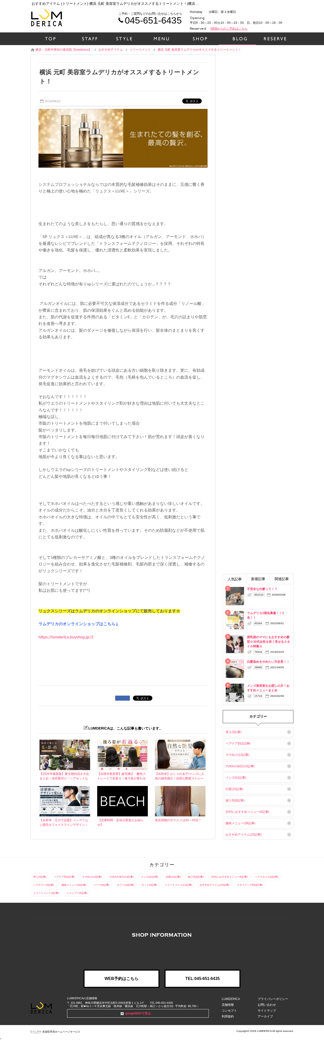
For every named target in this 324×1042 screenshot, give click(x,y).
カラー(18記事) (125, 884)
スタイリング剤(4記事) (250, 884)
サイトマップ (267, 1010)
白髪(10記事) (234, 789)
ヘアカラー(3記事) (43, 884)
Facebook (162, 949)
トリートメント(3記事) (46, 893)
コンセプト (229, 1010)
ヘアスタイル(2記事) (266, 876)
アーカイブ (265, 1016)
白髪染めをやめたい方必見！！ (268, 661)
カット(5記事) (149, 884)
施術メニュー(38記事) (240, 823)
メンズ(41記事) (236, 777)
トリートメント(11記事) (178, 884)
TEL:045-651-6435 (202, 978)
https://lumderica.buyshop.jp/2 (65, 637)
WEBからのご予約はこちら (229, 28)
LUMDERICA (231, 999)
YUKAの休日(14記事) (240, 766)
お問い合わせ (267, 1005)
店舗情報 (228, 1005)
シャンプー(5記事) (77, 893)
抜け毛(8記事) (235, 800)
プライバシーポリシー (273, 999)
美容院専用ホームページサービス (61, 1031)
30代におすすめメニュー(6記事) (247, 812)
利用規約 (228, 1016)
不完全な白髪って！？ (262, 589)
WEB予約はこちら (121, 978)
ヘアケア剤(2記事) (238, 743)
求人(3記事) (233, 732)
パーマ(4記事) (101, 884)
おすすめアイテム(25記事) (243, 834)
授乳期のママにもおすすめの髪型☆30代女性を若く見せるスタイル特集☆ (268, 641)
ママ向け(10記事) (237, 755)
